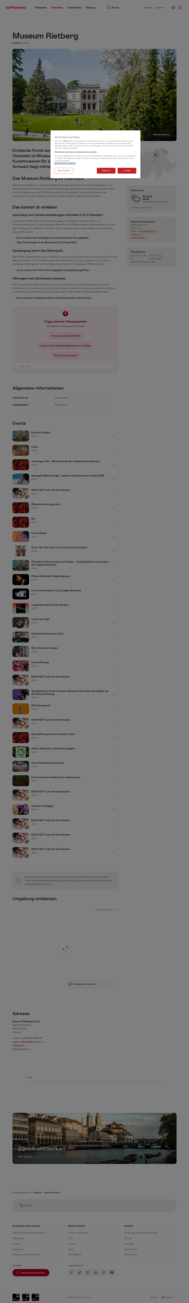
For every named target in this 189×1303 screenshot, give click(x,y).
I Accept (127, 171)
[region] (95, 154)
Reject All (106, 171)
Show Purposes (64, 171)
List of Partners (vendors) (65, 163)
